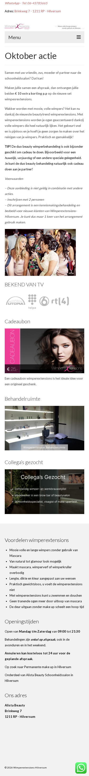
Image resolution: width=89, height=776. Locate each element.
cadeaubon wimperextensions (31, 378)
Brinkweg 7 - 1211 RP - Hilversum (37, 11)
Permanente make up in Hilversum (47, 667)
